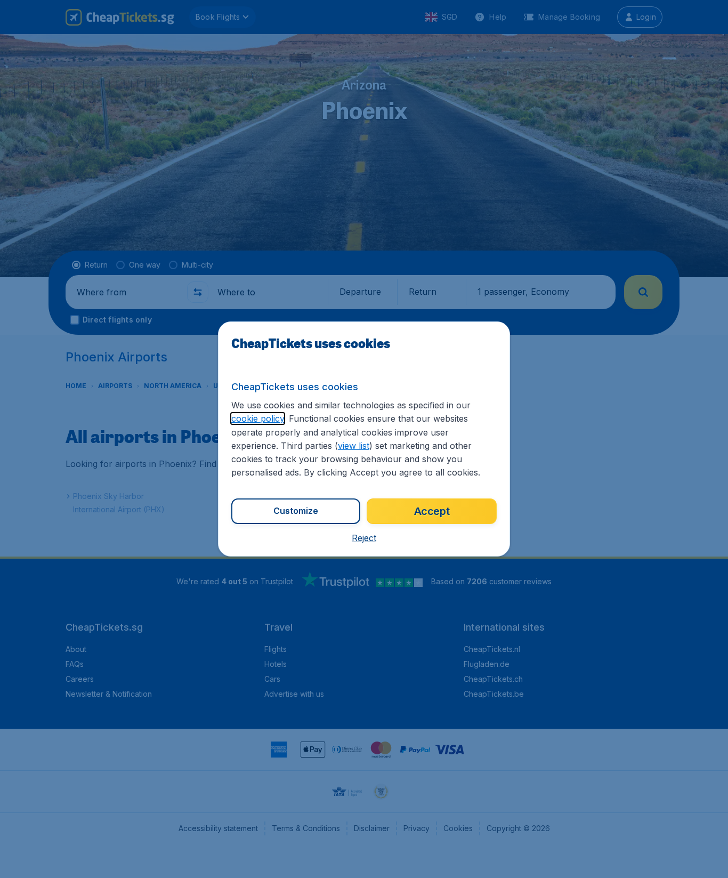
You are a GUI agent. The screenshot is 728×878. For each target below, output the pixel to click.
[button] (364, 538)
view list (353, 445)
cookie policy (257, 418)
